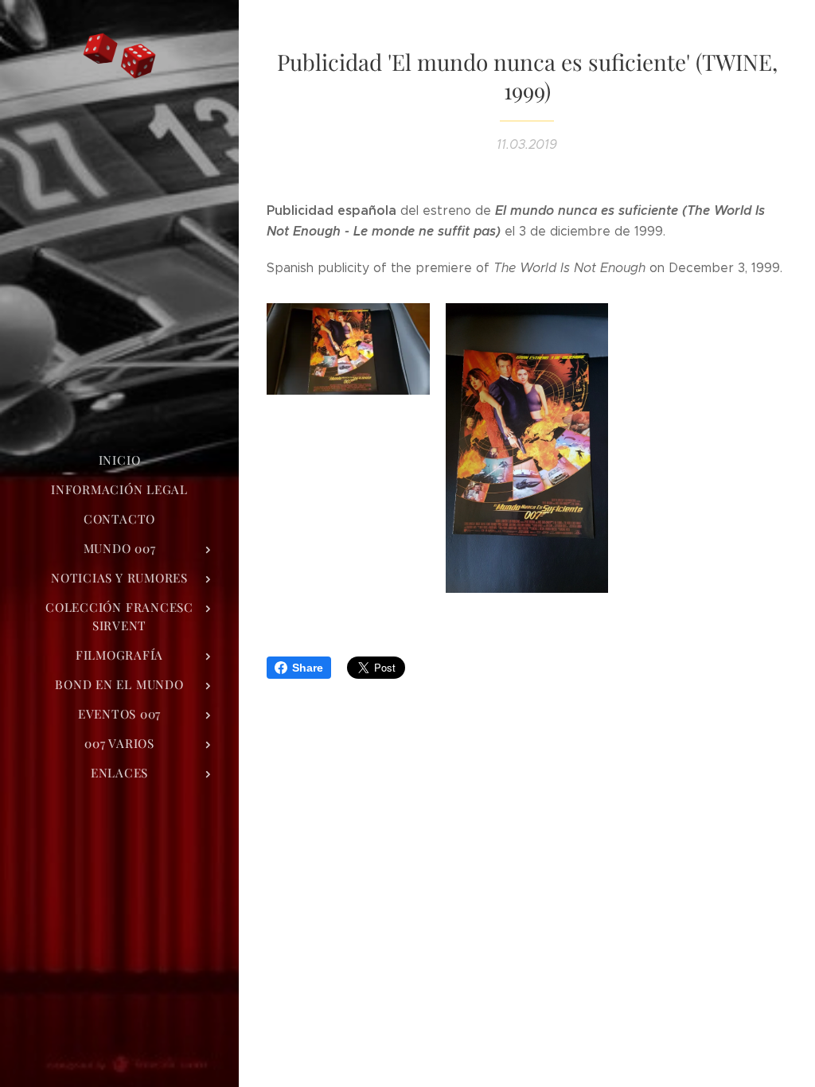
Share (307, 667)
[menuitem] (119, 460)
